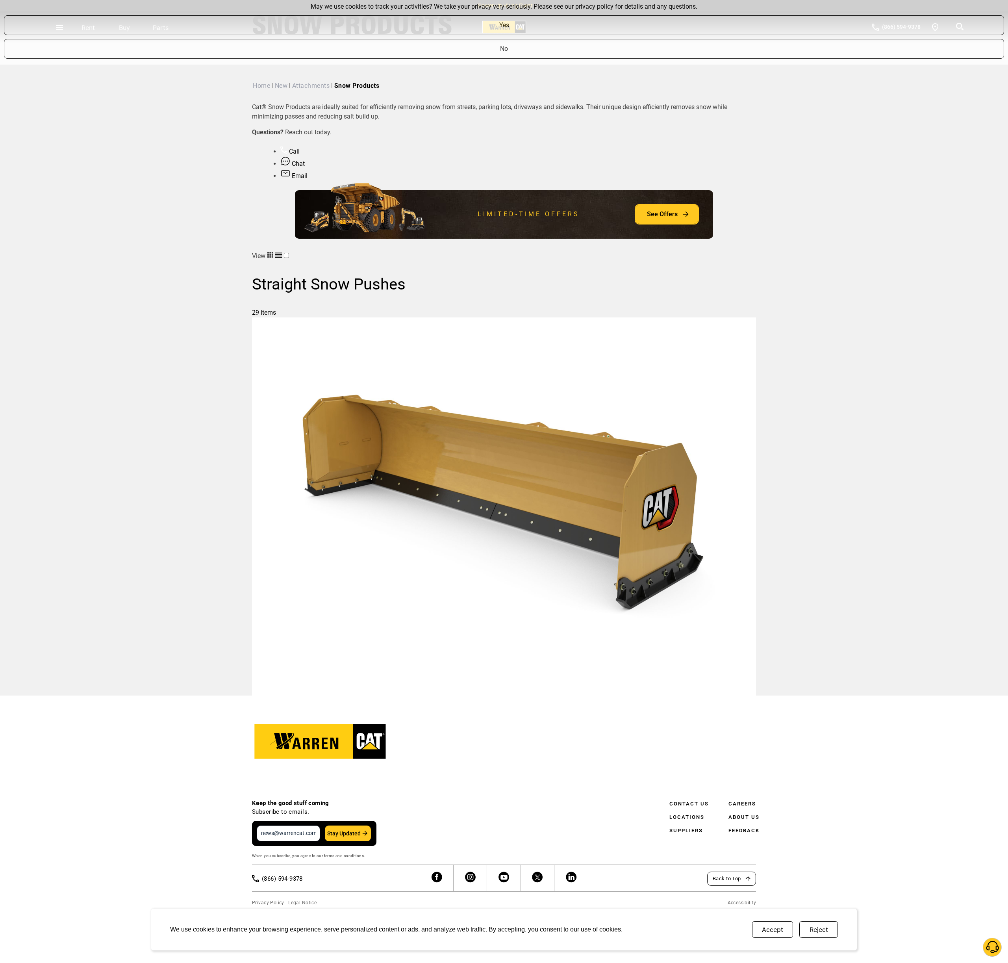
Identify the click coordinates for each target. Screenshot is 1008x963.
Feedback (744, 830)
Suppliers (686, 830)
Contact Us (689, 804)
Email (299, 176)
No (504, 48)
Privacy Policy (268, 902)
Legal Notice (302, 902)
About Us (744, 817)
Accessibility (742, 902)
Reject (819, 929)
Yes (504, 25)
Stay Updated (344, 833)
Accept (772, 929)
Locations (686, 817)
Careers (742, 804)
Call (293, 151)
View (259, 256)
